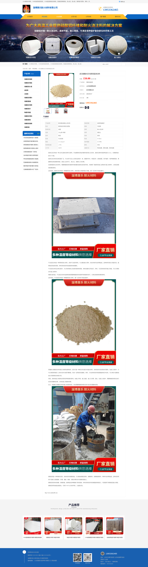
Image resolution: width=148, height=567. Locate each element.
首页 (30, 68)
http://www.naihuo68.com (51, 492)
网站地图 (54, 560)
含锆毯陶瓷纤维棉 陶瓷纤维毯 (94, 537)
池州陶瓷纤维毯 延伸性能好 (30, 155)
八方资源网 (37, 560)
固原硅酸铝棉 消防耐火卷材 (30, 148)
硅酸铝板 (27, 127)
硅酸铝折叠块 (28, 97)
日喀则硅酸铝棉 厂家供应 (30, 151)
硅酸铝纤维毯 (28, 105)
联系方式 (118, 16)
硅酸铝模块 (27, 120)
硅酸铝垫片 (27, 108)
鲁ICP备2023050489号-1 (45, 555)
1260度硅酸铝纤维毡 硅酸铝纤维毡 (73, 537)
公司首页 (30, 16)
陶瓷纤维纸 (27, 112)
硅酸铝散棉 (27, 101)
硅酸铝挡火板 (28, 86)
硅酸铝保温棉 (28, 123)
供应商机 (44, 16)
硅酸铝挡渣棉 (28, 79)
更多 (38, 133)
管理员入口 (49, 560)
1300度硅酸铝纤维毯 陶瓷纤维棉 (114, 537)
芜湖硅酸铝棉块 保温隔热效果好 (31, 162)
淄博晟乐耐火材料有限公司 (34, 558)
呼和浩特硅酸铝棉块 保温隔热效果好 (31, 159)
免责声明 (42, 560)
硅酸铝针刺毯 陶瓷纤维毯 (32, 537)
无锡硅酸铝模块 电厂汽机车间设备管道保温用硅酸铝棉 (31, 169)
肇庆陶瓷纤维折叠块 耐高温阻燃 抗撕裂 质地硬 (31, 166)
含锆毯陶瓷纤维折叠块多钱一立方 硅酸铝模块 (31, 141)
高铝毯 (26, 90)
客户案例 (103, 16)
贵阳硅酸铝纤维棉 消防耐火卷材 (31, 144)
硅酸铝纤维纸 (28, 83)
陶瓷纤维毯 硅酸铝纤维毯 (53, 537)
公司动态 (88, 16)
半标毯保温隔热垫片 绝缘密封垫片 (31, 137)
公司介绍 (74, 16)
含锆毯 (26, 94)
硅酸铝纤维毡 (28, 116)
